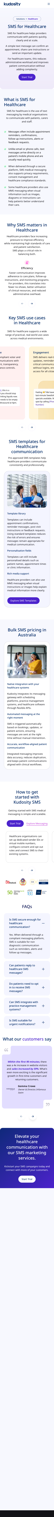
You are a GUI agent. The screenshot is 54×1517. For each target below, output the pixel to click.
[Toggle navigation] (48, 4)
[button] (31, 303)
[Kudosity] (12, 4)
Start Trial (27, 77)
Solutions (20, 19)
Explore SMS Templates (23, 600)
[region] (27, 278)
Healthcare (33, 19)
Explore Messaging (37, 823)
